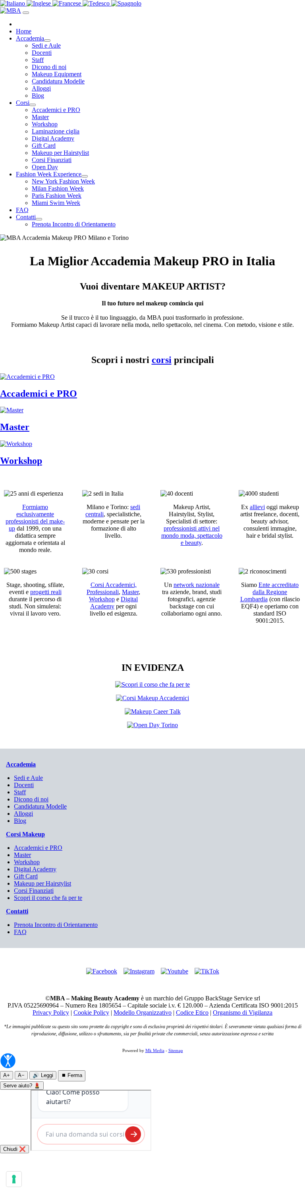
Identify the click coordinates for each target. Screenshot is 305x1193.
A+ (6, 1075)
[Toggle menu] (26, 13)
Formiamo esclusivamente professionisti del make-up (35, 518)
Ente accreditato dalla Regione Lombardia (269, 591)
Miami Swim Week (56, 202)
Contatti (26, 217)
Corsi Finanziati (51, 159)
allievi (257, 507)
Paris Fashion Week (56, 195)
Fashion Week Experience (48, 174)
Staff (38, 59)
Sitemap (175, 1050)
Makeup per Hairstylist (60, 152)
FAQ (22, 210)
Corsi (22, 102)
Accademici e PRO (56, 109)
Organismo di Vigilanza (242, 1012)
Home (23, 31)
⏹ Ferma (71, 1075)
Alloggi (41, 88)
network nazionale (197, 584)
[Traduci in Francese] (67, 3)
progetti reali (46, 592)
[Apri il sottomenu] (47, 40)
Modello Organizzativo (143, 1012)
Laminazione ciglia (55, 131)
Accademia (30, 38)
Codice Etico (192, 1012)
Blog (38, 95)
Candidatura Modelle (58, 81)
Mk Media (154, 1050)
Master (40, 117)
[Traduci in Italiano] (13, 3)
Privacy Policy (51, 1012)
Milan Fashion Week (58, 188)
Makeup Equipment (56, 74)
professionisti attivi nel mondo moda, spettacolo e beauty (191, 535)
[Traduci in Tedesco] (97, 3)
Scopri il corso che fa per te (48, 897)
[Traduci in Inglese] (39, 3)
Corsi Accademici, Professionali (112, 588)
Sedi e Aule (46, 45)
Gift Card (44, 145)
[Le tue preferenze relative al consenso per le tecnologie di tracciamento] (13, 1179)
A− (21, 1075)
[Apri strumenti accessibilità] (8, 1061)
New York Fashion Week (63, 181)
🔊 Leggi (43, 1075)
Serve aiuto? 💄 (22, 1086)
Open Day (45, 167)
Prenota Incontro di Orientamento (74, 224)
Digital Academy (53, 138)
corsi (162, 360)
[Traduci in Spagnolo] (126, 3)
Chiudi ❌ (14, 1149)
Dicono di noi (49, 67)
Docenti (42, 52)
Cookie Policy (91, 1012)
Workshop (45, 124)
